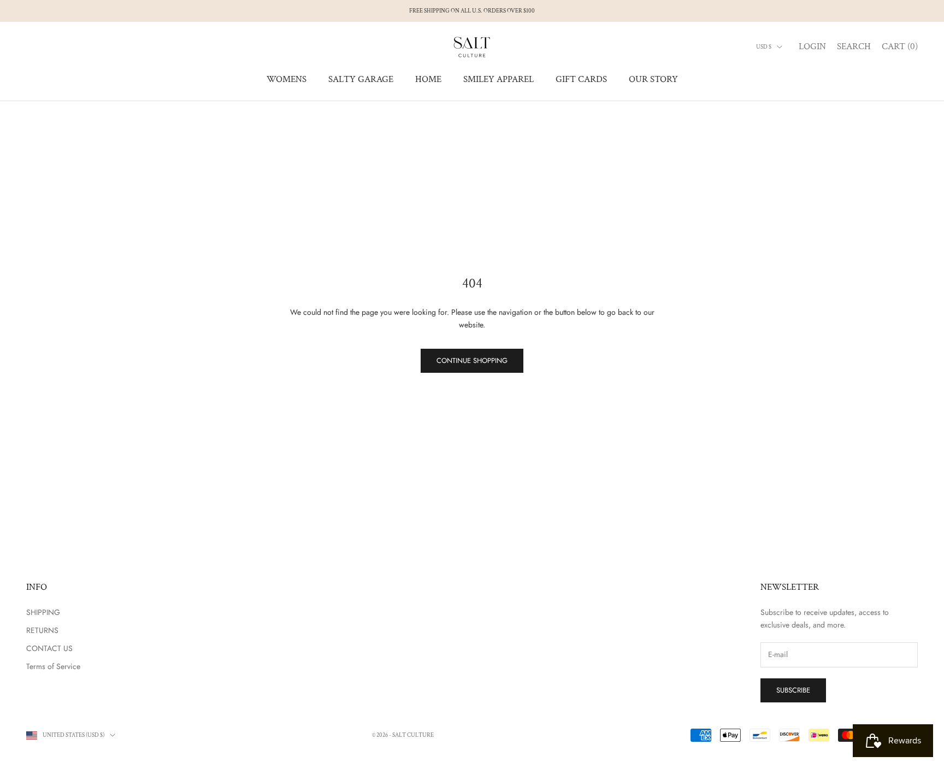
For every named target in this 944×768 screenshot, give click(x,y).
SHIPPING (43, 612)
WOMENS (286, 79)
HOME (428, 79)
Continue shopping (472, 360)
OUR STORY (653, 79)
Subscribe (793, 690)
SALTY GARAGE (360, 79)
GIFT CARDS (581, 79)
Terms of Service (53, 666)
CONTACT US (49, 648)
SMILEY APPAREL (498, 79)
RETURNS (42, 630)
